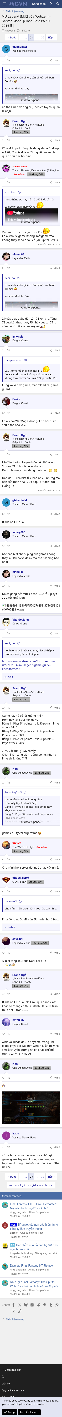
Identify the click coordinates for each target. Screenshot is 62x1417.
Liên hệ (6, 1383)
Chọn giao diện (12, 1369)
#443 (57, 182)
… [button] (25, 37)
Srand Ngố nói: (13, 792)
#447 (57, 454)
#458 (57, 1033)
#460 (57, 1147)
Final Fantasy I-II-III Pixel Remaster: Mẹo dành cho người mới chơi (33, 1206)
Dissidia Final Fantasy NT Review (31, 1265)
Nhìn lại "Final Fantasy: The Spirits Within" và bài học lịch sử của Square (34, 1284)
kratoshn (10, 30)
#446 (57, 413)
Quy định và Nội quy (13, 1390)
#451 (57, 633)
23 (31, 37)
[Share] (50, 60)
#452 (57, 707)
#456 (57, 952)
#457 (57, 994)
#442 (57, 140)
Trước (13, 37)
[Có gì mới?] (50, 3)
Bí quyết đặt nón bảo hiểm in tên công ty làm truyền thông (34, 1226)
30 (42, 37)
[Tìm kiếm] (57, 3)
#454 (57, 859)
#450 (57, 585)
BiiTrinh (14, 1232)
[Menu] (5, 4)
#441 (57, 60)
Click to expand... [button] (31, 100)
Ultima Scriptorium (38, 1212)
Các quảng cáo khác (32, 1232)
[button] (30, 1376)
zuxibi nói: (11, 192)
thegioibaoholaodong (21, 1253)
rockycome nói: (14, 360)
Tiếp (50, 37)
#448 (57, 514)
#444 (57, 268)
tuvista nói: (11, 901)
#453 (57, 782)
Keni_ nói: (10, 70)
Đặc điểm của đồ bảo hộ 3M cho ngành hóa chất (34, 1247)
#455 (57, 891)
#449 (57, 546)
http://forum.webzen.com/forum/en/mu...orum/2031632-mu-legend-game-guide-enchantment (31, 665)
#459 (57, 1077)
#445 (57, 350)
